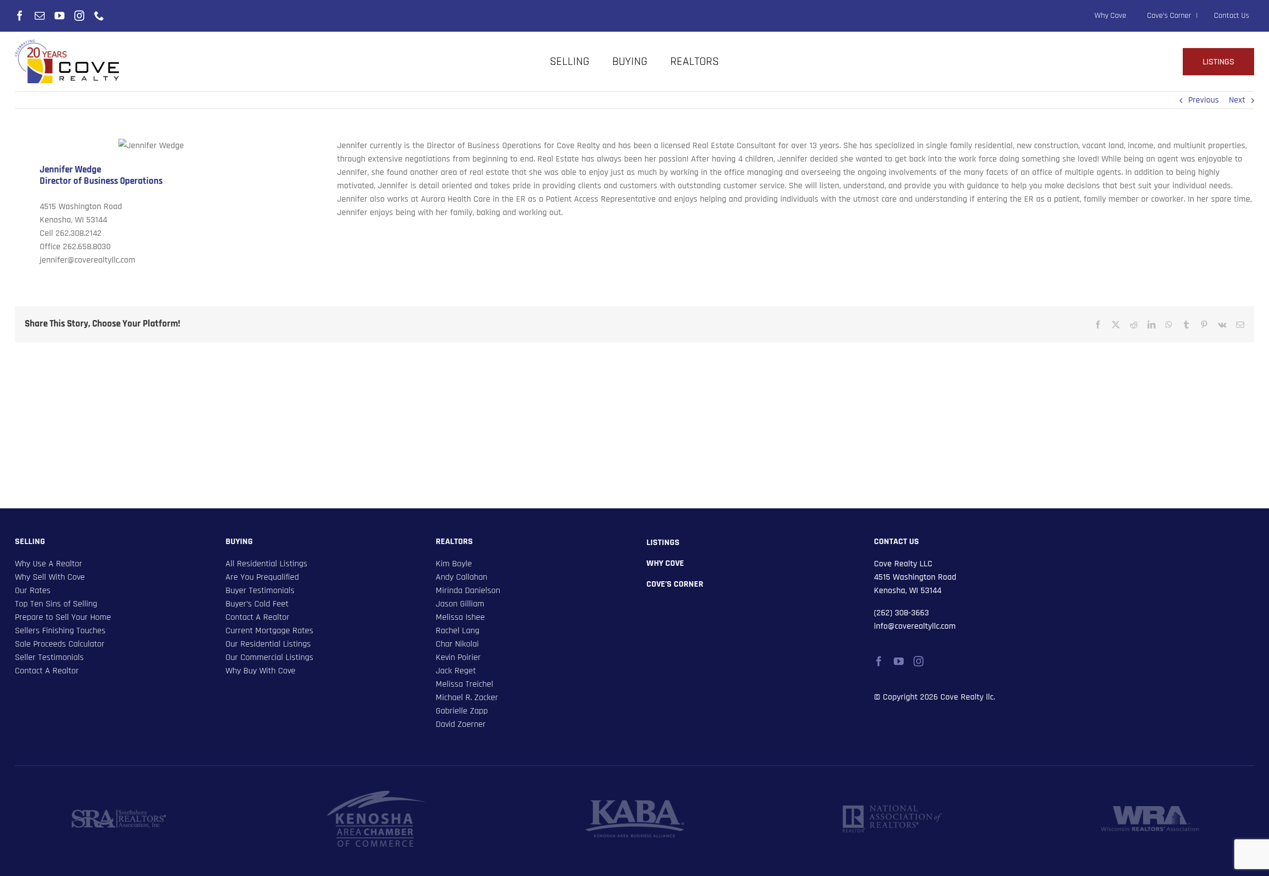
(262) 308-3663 (901, 612)
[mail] (40, 16)
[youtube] (59, 16)
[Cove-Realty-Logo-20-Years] (67, 44)
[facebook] (20, 16)
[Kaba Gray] (634, 804)
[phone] (99, 16)
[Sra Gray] (119, 813)
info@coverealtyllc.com (915, 626)
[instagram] (79, 16)
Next (1237, 100)
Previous (1203, 100)
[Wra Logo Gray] (1150, 810)
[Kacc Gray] (376, 795)
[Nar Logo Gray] (892, 809)
